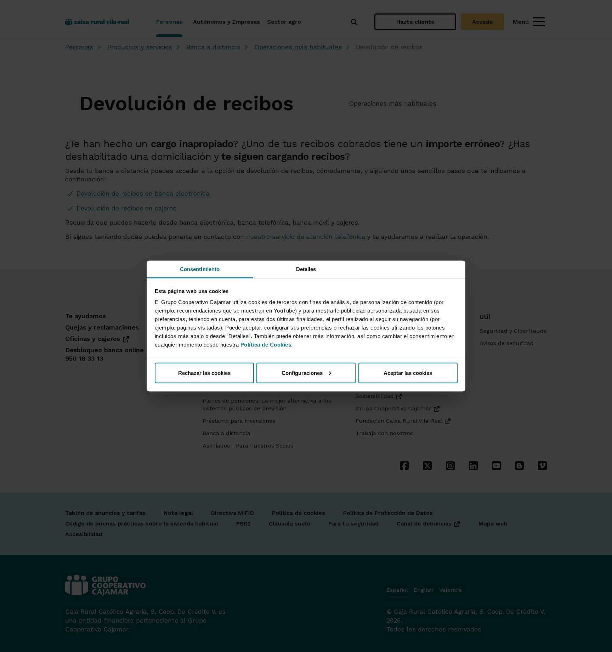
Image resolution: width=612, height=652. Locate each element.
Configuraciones (302, 373)
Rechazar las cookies (204, 373)
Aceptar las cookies (408, 373)
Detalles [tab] (306, 269)
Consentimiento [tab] (200, 269)
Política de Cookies (265, 345)
